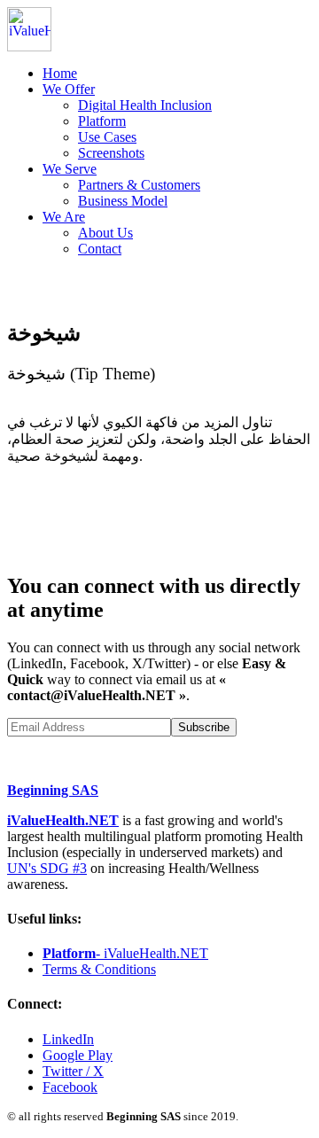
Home (60, 73)
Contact (99, 248)
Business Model (122, 200)
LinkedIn (68, 1039)
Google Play (78, 1055)
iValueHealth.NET (63, 820)
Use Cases (107, 136)
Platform (102, 121)
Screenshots (111, 152)
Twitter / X (73, 1071)
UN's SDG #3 (47, 868)
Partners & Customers (139, 184)
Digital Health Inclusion (145, 105)
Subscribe (204, 727)
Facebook (70, 1087)
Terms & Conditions (99, 969)
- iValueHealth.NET (125, 953)
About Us (105, 232)
